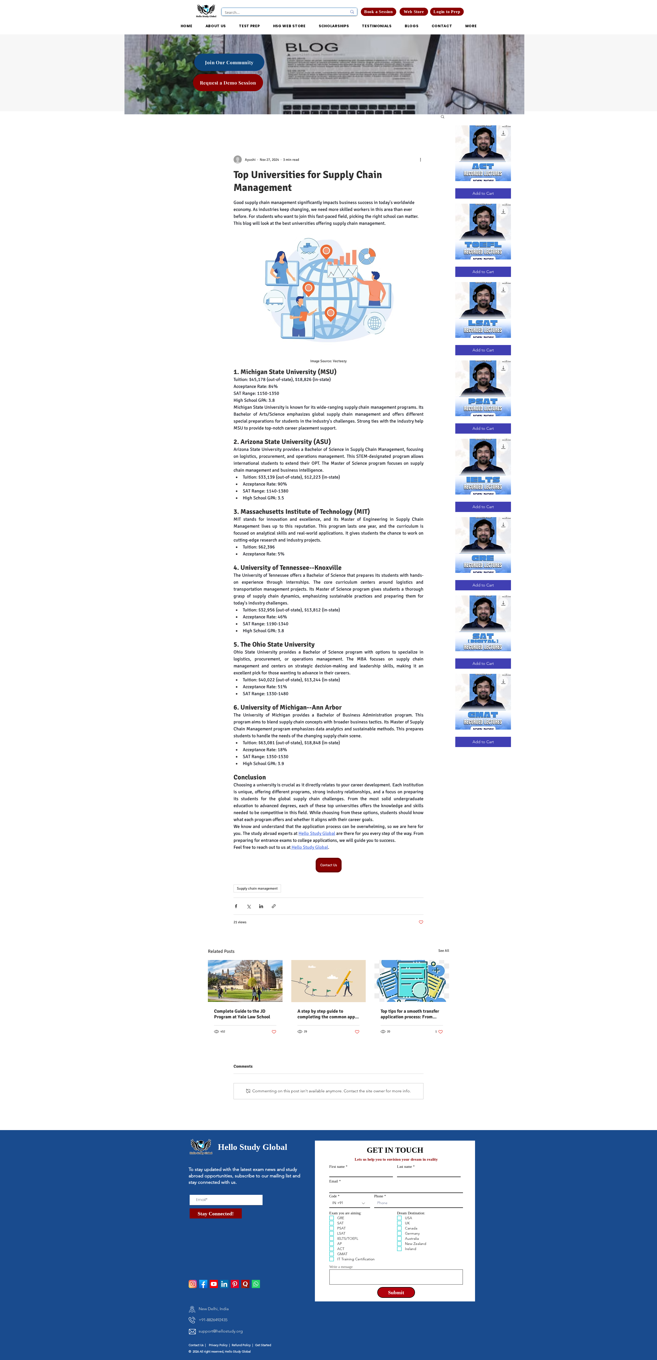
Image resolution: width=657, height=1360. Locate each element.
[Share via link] (273, 906)
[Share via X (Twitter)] (248, 906)
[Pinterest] (235, 1284)
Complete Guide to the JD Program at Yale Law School (242, 1014)
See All (443, 950)
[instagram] (193, 1284)
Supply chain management (257, 888)
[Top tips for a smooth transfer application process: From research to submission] (411, 981)
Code (333, 1196)
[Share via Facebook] (236, 906)
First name (337, 1167)
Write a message (341, 1267)
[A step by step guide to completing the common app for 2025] (328, 981)
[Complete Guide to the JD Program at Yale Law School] (245, 981)
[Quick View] (483, 153)
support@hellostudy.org (221, 1331)
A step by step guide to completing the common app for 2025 (326, 1014)
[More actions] (420, 159)
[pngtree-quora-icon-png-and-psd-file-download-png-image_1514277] (245, 1284)
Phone (378, 1196)
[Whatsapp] (256, 1284)
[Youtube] (214, 1284)
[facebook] (203, 1284)
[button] (447, 12)
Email (333, 1181)
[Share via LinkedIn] (261, 906)
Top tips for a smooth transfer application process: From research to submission (410, 1014)
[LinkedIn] (224, 1284)
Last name (404, 1167)
